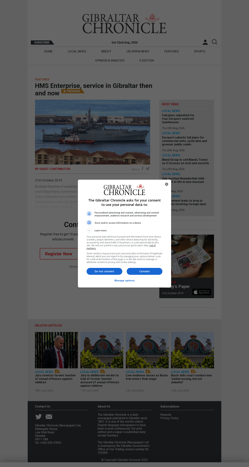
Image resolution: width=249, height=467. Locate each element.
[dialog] (124, 234)
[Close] (166, 184)
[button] (124, 230)
